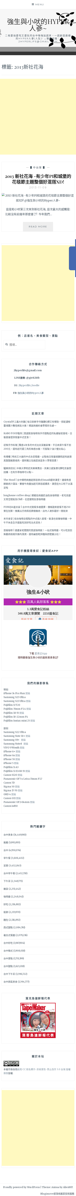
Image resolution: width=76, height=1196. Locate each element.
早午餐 (7, 858)
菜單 (6, 865)
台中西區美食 (10, 981)
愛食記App (41, 653)
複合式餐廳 (9, 935)
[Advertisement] (38, 117)
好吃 (6, 904)
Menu (39, 4)
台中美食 (8, 834)
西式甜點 (8, 927)
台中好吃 (8, 942)
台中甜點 (8, 966)
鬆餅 (6, 912)
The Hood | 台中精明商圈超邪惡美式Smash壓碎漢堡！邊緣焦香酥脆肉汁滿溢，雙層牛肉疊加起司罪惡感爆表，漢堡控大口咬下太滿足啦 (38, 483)
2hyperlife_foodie (28, 385)
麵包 (6, 919)
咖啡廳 (7, 896)
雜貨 (6, 888)
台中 (6, 850)
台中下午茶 (9, 973)
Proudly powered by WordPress (21, 1187)
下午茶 (7, 881)
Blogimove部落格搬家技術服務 (57, 1193)
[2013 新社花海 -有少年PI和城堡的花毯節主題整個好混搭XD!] (38, 200)
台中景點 (8, 958)
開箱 (27, 693)
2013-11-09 (38, 187)
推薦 (6, 842)
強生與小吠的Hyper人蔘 (31, 392)
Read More (41, 228)
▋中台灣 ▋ (38, 167)
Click (72, 258)
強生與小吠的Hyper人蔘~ (38, 24)
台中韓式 (8, 950)
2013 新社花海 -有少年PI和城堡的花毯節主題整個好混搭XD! (38, 179)
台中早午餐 (9, 873)
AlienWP (67, 1187)
